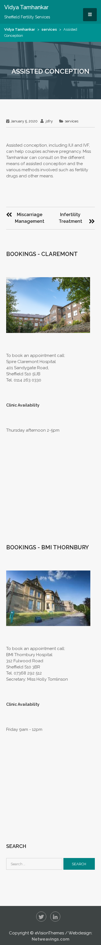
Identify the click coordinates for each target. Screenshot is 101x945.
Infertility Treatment (70, 218)
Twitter (41, 917)
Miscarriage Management (29, 218)
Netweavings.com (50, 939)
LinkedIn (55, 917)
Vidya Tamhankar (19, 29)
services (49, 29)
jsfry (49, 121)
